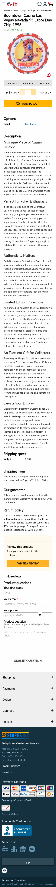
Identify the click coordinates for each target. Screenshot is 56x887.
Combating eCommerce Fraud (16, 800)
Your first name (13, 587)
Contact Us (6, 772)
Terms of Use (7, 880)
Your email (10, 599)
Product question (15, 621)
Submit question (28, 660)
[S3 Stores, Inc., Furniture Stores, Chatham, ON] (17, 830)
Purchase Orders (9, 814)
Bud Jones (30, 123)
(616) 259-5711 (14, 752)
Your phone (11, 610)
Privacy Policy (20, 880)
